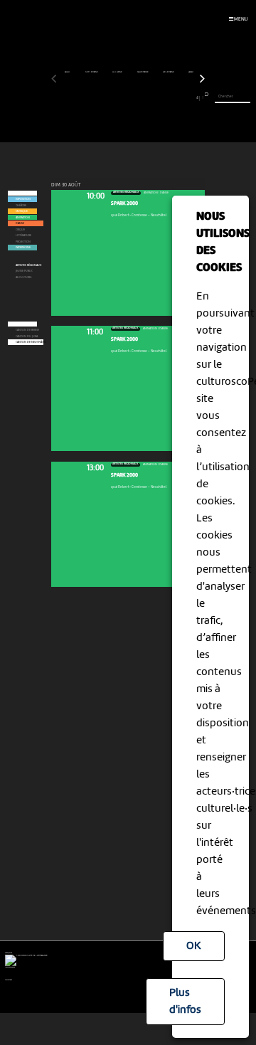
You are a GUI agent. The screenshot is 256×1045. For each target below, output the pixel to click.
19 (143, 98)
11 (103, 98)
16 (128, 98)
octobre (117, 72)
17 (133, 98)
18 (138, 98)
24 (167, 98)
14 (118, 98)
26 (177, 98)
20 (147, 98)
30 (197, 98)
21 (152, 98)
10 (98, 98)
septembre (92, 72)
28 (187, 98)
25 (172, 98)
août (68, 72)
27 (182, 98)
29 (192, 98)
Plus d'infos (185, 1001)
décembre (169, 72)
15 (123, 98)
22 (157, 98)
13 (113, 98)
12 (108, 98)
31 (202, 98)
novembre (143, 72)
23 (162, 98)
